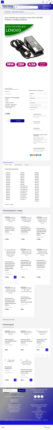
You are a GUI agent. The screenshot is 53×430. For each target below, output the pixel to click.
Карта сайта (39, 415)
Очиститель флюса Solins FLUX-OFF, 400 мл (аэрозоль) (26, 341)
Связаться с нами (39, 413)
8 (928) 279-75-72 (47, 5)
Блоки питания (8, 11)
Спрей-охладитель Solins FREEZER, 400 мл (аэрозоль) (10, 341)
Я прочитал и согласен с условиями (14, 393)
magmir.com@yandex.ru (39, 399)
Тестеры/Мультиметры (14, 410)
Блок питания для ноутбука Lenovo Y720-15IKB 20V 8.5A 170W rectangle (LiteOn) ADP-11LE (26, 264)
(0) (9, 91)
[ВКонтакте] (31, 155)
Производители (38, 417)
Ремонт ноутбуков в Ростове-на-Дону (39, 404)
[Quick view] (16, 217)
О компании (39, 410)
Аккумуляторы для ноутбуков (14, 404)
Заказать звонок (46, 8)
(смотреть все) (40, 90)
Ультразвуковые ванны (14, 411)
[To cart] (15, 277)
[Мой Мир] (40, 155)
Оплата (39, 408)
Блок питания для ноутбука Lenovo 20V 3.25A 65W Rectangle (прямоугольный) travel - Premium (10, 302)
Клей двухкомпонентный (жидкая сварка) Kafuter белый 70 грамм (26, 371)
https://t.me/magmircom (38, 396)
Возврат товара (38, 414)
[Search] (16, 7)
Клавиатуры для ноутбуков (14, 406)
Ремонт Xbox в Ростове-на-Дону (39, 406)
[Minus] (8, 121)
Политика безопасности (14, 392)
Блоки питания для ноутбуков (18, 11)
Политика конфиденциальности (39, 411)
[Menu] (2, 2)
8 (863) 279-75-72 (47, 6)
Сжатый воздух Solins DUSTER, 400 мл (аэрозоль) (42, 341)
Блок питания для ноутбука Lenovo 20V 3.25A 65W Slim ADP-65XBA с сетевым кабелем (42, 231)
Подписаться (21, 390)
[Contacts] (47, 2)
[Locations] (43, 2)
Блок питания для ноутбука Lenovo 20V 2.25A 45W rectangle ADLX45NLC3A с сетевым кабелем (42, 264)
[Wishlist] (16, 219)
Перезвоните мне (14, 402)
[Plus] (8, 120)
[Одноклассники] (33, 155)
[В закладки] (47, 427)
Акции (39, 418)
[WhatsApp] (38, 155)
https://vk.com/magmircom (35, 396)
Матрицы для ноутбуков (14, 407)
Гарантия (39, 407)
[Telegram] (34, 155)
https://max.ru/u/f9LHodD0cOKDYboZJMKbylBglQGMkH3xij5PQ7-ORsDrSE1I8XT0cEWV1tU (42, 396)
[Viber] (36, 155)
